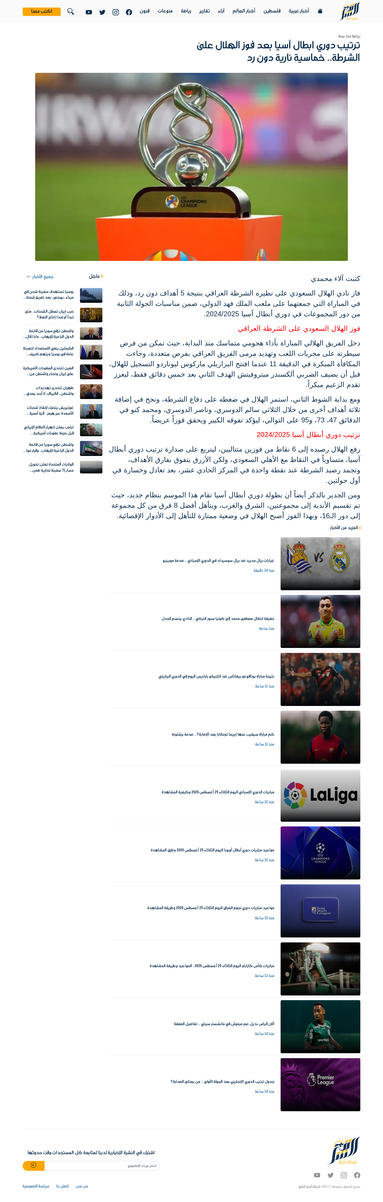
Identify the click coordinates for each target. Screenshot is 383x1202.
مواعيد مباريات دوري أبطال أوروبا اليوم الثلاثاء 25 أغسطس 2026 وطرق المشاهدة (212, 850)
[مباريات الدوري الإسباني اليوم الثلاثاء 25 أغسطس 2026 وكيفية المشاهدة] (320, 795)
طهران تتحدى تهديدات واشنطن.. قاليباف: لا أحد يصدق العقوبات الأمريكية (50, 394)
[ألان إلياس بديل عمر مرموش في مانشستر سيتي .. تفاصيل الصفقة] (320, 1027)
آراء (221, 11)
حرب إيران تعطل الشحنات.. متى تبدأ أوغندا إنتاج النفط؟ (49, 314)
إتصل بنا (62, 1186)
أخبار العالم (244, 11)
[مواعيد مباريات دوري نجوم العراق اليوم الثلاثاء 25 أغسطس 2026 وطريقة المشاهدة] (320, 911)
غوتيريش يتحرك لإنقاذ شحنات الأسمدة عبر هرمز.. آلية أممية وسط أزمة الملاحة (50, 414)
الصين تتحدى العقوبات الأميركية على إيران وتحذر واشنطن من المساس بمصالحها (48, 374)
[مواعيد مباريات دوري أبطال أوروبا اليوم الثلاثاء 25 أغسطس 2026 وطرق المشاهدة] (320, 853)
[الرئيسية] (349, 11)
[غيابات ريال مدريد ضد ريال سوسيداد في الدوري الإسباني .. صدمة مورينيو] (320, 563)
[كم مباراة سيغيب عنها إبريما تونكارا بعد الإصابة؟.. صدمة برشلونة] (320, 737)
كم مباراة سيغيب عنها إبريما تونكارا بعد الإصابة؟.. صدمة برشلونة (223, 734)
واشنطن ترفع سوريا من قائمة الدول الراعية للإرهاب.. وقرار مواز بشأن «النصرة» (49, 451)
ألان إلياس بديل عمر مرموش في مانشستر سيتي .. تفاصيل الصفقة (224, 1024)
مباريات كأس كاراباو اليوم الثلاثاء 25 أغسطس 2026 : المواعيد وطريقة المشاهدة (212, 966)
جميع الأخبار (42, 276)
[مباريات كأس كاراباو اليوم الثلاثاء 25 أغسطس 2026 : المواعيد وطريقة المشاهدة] (320, 969)
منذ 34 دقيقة (264, 571)
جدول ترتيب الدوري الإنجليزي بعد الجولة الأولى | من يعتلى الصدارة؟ (222, 1082)
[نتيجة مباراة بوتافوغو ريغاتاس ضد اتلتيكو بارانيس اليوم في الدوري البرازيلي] (320, 679)
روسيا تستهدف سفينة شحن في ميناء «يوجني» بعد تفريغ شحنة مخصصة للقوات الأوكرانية (49, 298)
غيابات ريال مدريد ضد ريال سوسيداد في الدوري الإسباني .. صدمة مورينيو (218, 561)
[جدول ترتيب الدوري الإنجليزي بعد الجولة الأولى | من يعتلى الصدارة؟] (320, 1084)
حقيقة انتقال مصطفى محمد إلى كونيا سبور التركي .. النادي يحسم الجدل (218, 619)
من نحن (82, 1186)
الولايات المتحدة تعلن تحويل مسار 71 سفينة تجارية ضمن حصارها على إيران (51, 470)
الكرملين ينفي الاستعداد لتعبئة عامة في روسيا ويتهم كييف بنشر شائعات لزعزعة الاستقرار (48, 354)
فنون (145, 11)
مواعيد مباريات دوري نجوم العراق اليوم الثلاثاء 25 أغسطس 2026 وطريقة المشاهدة (210, 908)
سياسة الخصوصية (36, 1186)
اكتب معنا (41, 11)
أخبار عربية (299, 11)
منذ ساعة (266, 629)
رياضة (186, 11)
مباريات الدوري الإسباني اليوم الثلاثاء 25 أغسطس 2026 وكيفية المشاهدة (218, 792)
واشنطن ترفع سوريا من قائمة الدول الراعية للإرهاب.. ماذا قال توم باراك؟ (50, 337)
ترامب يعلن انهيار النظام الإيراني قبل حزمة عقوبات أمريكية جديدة (49, 433)
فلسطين (272, 11)
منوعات (165, 11)
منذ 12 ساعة (264, 802)
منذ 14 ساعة (264, 1034)
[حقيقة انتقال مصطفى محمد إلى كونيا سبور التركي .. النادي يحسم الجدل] (320, 621)
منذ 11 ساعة (264, 686)
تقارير (205, 11)
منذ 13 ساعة (264, 976)
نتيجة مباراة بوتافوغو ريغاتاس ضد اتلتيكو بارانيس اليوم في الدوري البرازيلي (216, 676)
